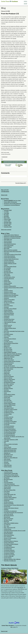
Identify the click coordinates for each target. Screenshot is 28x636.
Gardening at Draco (8, 290)
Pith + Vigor (6, 526)
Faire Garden (7, 491)
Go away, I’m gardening (9, 302)
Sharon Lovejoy (7, 539)
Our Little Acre (7, 524)
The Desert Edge (8, 414)
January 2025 (7, 221)
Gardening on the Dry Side (10, 296)
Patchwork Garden (8, 364)
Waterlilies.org (7, 453)
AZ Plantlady (6, 478)
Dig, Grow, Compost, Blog (9, 490)
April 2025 (6, 216)
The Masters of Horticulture (10, 430)
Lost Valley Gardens (8, 342)
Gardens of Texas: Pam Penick (9, 568)
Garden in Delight (8, 283)
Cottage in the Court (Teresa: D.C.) (11, 485)
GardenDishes (7, 284)
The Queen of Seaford (9, 553)
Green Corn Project (8, 305)
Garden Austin (7, 281)
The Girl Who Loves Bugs (9, 423)
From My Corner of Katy (9, 277)
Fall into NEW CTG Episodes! (10, 202)
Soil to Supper (7, 399)
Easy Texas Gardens (8, 272)
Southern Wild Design (9, 542)
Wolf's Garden (7, 459)
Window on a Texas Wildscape (10, 457)
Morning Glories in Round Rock (11, 343)
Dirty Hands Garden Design (10, 266)
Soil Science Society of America (11, 541)
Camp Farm (6, 253)
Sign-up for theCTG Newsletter (5, 190)
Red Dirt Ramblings (8, 533)
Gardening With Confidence (10, 497)
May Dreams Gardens (9, 515)
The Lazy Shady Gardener (10, 429)
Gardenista (6, 298)
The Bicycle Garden (8, 411)
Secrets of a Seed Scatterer (10, 538)
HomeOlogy (6, 317)
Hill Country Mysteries (9, 313)
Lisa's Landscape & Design (10, 339)
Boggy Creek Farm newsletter (10, 250)
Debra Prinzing (7, 488)
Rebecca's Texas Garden (9, 379)
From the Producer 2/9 (20, 183)
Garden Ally (6, 280)
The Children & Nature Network (11, 544)
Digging (5, 265)
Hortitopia (6, 509)
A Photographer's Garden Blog (11, 473)
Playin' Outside (7, 370)
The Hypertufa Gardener (9, 551)
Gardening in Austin (8, 292)
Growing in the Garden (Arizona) (11, 508)
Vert (5, 442)
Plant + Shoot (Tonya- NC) (9, 527)
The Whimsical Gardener (9, 435)
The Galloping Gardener (9, 547)
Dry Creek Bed (7, 268)
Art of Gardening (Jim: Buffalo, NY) (11, 476)
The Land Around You (9, 427)
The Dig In (6, 415)
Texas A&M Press (8, 406)
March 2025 (6, 218)
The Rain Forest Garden (9, 554)
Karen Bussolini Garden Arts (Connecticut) (13, 512)
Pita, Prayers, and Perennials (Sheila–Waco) (13, 367)
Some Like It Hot (7, 400)
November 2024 (7, 224)
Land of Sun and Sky (8, 514)
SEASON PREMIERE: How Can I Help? (12, 200)
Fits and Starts (7, 275)
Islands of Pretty (7, 326)
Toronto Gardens (7, 557)
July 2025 (6, 212)
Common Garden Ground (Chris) (11, 259)
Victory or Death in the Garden (11, 444)
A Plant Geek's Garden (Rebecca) (11, 235)
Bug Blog (6, 481)
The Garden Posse (8, 420)
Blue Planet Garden (8, 479)
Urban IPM (6, 441)
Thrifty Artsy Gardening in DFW (11, 439)
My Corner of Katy (8, 349)
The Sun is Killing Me (8, 556)
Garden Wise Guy (8, 496)
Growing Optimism (8, 310)
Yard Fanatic (6, 463)
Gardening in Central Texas (10, 293)
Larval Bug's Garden (8, 334)
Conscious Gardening (9, 260)
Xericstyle (6, 462)
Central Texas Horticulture (10, 257)
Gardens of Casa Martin (9, 299)
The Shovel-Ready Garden (10, 432)
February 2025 (7, 219)
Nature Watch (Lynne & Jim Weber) (12, 355)
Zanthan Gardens (8, 466)
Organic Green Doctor (9, 360)
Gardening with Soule (9, 499)
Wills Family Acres (8, 456)
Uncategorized (4, 157)
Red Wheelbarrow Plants (9, 382)
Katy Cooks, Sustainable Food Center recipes (14, 331)
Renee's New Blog (8, 385)
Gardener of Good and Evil (10, 286)
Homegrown (6, 316)
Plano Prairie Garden (8, 369)
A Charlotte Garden (8, 472)
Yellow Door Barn (8, 465)
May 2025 (6, 215)
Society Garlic (7, 397)
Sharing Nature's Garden (9, 394)
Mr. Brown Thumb (8, 520)
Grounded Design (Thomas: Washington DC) (14, 505)
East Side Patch (7, 271)
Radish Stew (6, 373)
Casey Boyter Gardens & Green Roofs (12, 254)
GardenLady (6, 500)
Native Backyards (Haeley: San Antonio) (13, 354)
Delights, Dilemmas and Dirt (10, 263)
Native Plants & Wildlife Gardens (11, 523)
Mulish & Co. (7, 346)
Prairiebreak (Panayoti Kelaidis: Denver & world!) (14, 530)
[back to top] (4, 631)
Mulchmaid (6, 521)
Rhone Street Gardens (9, 535)
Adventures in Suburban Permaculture (12, 236)
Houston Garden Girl (8, 320)
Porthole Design (7, 529)
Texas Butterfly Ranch (9, 408)
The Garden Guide (8, 418)
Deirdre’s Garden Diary (9, 262)
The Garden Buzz (8, 548)
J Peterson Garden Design (10, 328)
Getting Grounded (8, 301)
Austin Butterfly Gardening (10, 244)
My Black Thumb (7, 348)
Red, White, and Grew (9, 384)
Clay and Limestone (8, 482)
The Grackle (6, 424)
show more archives (6, 229)
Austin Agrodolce (8, 242)
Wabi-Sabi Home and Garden (10, 448)
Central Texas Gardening (9, 256)
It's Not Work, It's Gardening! (10, 511)
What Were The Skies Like (10, 560)
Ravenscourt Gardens (9, 376)
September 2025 (8, 210)
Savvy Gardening (8, 536)
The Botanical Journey (9, 412)
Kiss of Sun (6, 333)
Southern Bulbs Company (9, 403)
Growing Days (7, 506)
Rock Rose (6, 390)
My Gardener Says (8, 351)
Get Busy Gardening (8, 502)
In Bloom (6, 323)
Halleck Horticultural (8, 311)
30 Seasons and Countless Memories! (12, 203)
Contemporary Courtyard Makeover (12, 205)
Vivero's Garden (7, 447)
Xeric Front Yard (7, 460)
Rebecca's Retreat (8, 378)
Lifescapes (6, 337)
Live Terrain (6, 340)
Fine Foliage (6, 493)
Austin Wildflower (8, 247)
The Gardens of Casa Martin (10, 421)
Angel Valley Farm (8, 239)
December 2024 (7, 222)
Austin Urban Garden (8, 245)
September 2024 (8, 227)
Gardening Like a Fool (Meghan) (11, 295)
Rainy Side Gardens (8, 532)
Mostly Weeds (7, 345)
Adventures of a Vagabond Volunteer (12, 238)
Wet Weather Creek (8, 454)
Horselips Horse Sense (9, 319)
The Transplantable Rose (9, 433)
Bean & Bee (6, 248)
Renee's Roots (7, 387)
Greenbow (6, 307)
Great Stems (6, 304)
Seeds (5, 393)
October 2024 (7, 225)
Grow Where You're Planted (10, 308)
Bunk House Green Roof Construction (12, 251)
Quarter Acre (7, 372)
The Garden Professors (9, 550)
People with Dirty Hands (9, 366)
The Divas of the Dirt (8, 417)
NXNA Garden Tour (8, 358)
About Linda (4, 195)
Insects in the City (8, 325)
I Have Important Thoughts (10, 322)
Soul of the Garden (8, 402)
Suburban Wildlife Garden (9, 405)
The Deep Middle (8, 545)
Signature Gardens (8, 396)
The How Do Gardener (9, 426)
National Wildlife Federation (10, 352)
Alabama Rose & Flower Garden (11, 475)
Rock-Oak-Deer (7, 391)
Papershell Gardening (9, 363)
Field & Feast (7, 274)
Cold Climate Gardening (9, 484)
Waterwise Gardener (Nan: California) (12, 559)
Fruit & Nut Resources (9, 278)
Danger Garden (7, 487)
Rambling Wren (7, 375)
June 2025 (6, 213)
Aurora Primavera (8, 241)
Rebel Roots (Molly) (8, 381)
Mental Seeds (7, 517)
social (25, 3)
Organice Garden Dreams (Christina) (12, 361)
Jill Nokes (6, 330)
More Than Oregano (8, 518)
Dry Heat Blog (7, 269)
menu (25, 1)
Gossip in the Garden (8, 503)
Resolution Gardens (8, 388)
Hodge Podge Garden (9, 314)
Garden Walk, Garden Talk (10, 494)
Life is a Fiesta (7, 336)
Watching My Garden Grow (10, 450)
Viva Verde (6, 445)
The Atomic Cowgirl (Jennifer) (10, 409)
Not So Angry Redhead (9, 357)
